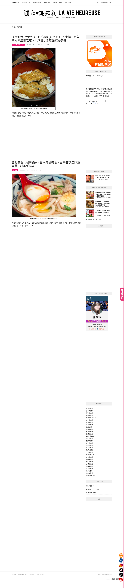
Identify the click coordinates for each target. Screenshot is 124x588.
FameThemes (109, 574)
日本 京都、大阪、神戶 (18, 44)
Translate (99, 104)
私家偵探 (89, 471)
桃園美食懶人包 (37, 2)
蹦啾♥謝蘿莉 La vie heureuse (62, 12)
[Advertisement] (46, 145)
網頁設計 (93, 475)
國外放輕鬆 (68, 2)
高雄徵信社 (89, 424)
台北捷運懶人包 (26, 2)
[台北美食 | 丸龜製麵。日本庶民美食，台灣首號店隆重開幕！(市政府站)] (44, 196)
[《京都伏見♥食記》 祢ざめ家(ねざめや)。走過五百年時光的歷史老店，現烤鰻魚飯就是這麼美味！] (34, 79)
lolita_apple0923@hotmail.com (100, 76)
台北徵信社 (89, 411)
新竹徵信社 (92, 418)
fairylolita (31, 44)
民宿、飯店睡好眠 (57, 2)
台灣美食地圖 (15, 2)
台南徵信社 (89, 422)
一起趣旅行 (47, 2)
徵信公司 (89, 427)
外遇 (90, 436)
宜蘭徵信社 (89, 468)
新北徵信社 (89, 413)
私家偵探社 (89, 429)
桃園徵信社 (89, 415)
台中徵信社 (89, 420)
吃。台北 (15, 170)
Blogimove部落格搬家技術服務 (114, 579)
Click (122, 294)
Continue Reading (19, 122)
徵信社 (91, 408)
